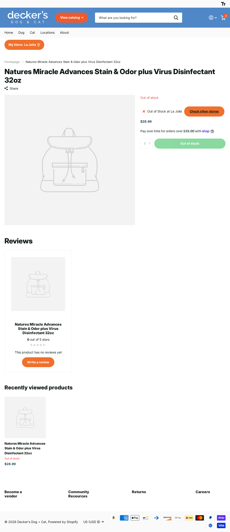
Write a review (38, 362)
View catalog (70, 17)
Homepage (12, 62)
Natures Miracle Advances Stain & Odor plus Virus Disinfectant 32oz (24, 448)
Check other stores (204, 111)
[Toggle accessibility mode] (223, 4)
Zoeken (176, 18)
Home (8, 32)
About (64, 32)
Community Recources (78, 494)
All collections (21, 33)
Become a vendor (13, 494)
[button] (151, 139)
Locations (47, 32)
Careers (203, 492)
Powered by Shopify (63, 522)
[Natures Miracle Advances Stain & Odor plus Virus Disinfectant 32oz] (25, 417)
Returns (139, 492)
